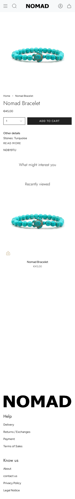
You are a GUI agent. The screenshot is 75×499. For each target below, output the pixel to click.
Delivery (8, 424)
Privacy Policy (12, 483)
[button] (14, 6)
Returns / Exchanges (16, 432)
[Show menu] (5, 6)
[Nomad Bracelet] (37, 224)
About (7, 469)
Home (6, 95)
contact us (10, 476)
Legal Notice (11, 490)
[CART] (69, 6)
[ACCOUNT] (60, 6)
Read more (12, 143)
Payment (9, 439)
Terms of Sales (12, 446)
